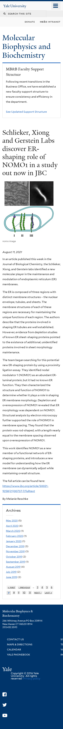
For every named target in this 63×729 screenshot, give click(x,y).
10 (24, 592)
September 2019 (15, 561)
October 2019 (14, 556)
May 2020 (12, 520)
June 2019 (11, 577)
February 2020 (14, 536)
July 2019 (11, 571)
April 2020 (12, 525)
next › (37, 592)
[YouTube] (4, 715)
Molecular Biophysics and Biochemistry (26, 46)
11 (30, 592)
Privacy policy (31, 678)
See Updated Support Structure (26, 111)
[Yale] (7, 670)
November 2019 (15, 551)
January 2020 (14, 541)
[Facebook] (4, 694)
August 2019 (13, 566)
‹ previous (24, 587)
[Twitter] (4, 705)
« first (11, 587)
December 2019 (15, 546)
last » (48, 592)
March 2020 (13, 531)
